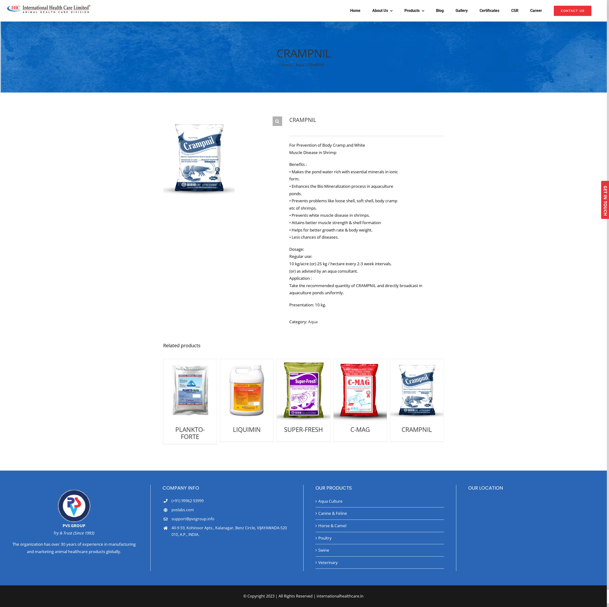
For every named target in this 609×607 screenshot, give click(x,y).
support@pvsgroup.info (193, 518)
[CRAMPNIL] (417, 390)
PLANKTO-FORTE (190, 433)
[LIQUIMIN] (247, 390)
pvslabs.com (183, 509)
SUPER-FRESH (303, 429)
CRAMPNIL (417, 429)
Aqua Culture (330, 501)
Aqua (313, 321)
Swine (323, 550)
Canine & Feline (332, 513)
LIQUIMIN (247, 429)
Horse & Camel (332, 525)
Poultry (325, 538)
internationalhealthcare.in (340, 596)
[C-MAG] (360, 390)
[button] (277, 121)
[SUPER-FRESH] (303, 390)
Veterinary (328, 562)
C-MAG (360, 429)
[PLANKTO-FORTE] (190, 390)
